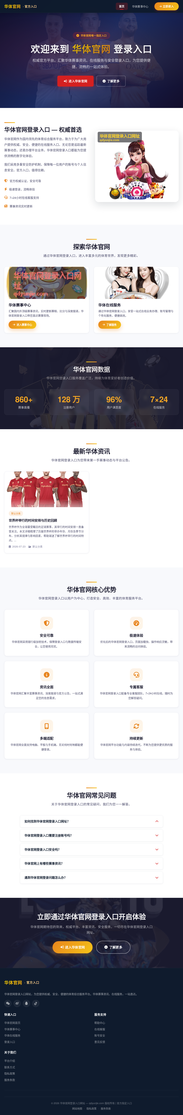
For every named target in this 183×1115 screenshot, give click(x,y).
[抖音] (35, 1003)
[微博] (17, 1003)
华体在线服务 (12, 1035)
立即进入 (168, 6)
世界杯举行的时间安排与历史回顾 (33, 520)
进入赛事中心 (24, 324)
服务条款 (9, 1080)
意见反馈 (99, 1042)
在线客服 (99, 1029)
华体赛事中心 (140, 6)
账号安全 (99, 1035)
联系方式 (9, 1067)
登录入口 (9, 1042)
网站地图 (77, 1108)
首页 (122, 6)
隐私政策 (9, 1073)
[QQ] (26, 1003)
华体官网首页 (12, 1023)
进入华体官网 (78, 81)
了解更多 (113, 81)
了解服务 (111, 324)
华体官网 (20, 6)
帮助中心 (99, 1023)
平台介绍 (9, 1061)
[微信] (7, 1003)
